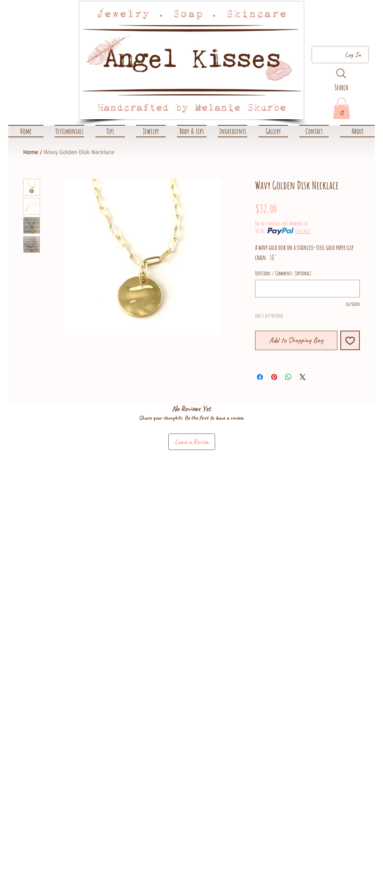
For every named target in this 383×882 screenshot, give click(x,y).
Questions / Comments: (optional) (283, 273)
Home (30, 152)
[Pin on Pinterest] (274, 377)
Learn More (303, 231)
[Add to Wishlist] (350, 340)
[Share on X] (302, 377)
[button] (151, 131)
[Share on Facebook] (259, 377)
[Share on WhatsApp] (288, 377)
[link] (341, 108)
